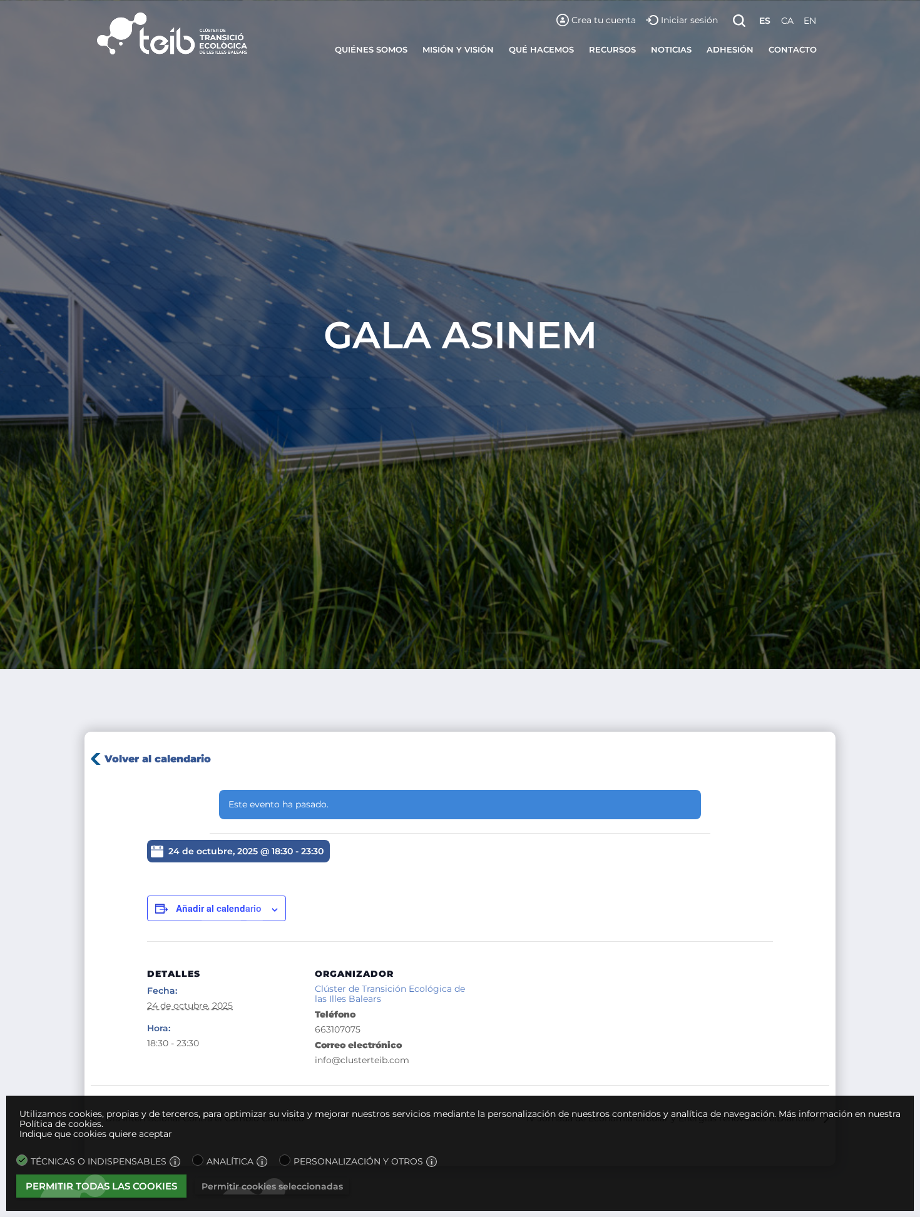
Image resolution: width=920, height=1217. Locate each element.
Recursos (612, 49)
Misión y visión (458, 49)
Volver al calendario (158, 759)
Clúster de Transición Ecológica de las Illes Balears (390, 994)
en (810, 20)
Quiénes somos (371, 49)
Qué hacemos (541, 49)
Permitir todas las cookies (101, 1186)
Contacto (793, 49)
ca (787, 20)
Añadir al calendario (219, 908)
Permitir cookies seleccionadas (272, 1186)
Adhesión (730, 49)
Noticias (671, 49)
